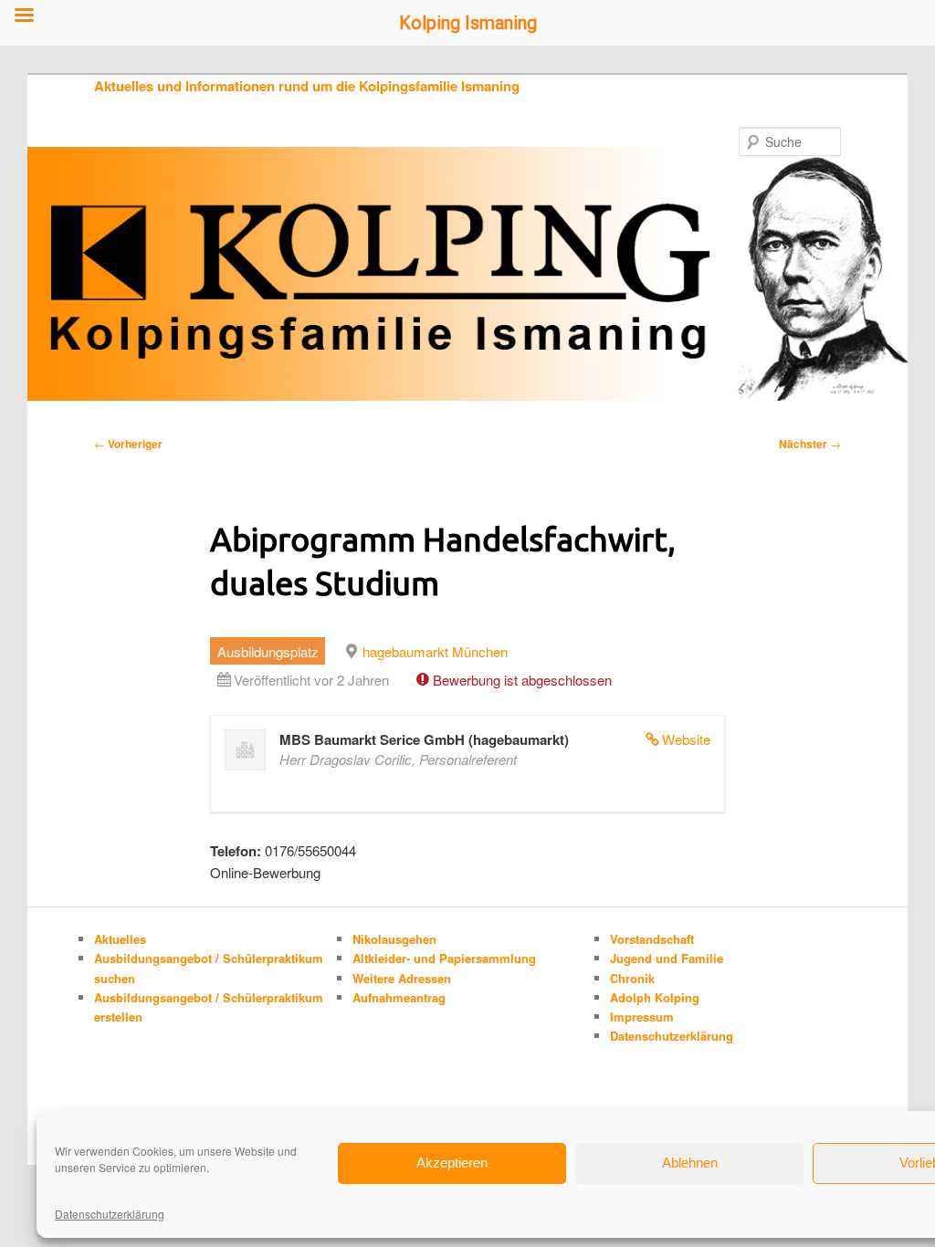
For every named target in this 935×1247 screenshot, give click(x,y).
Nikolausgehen (394, 939)
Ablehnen (690, 1162)
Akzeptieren (452, 1162)
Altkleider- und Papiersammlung (444, 958)
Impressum (642, 1016)
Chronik (632, 978)
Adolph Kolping (654, 997)
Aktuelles (120, 939)
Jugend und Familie (666, 958)
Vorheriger (128, 443)
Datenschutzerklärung (109, 1213)
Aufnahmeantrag (399, 997)
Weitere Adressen (401, 978)
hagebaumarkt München (435, 651)
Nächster (810, 443)
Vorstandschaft (652, 939)
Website (686, 739)
